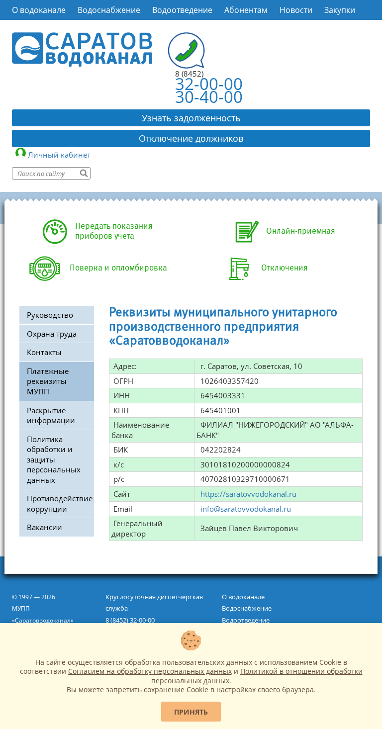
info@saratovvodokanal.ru (245, 509)
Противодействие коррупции (60, 503)
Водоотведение (182, 9)
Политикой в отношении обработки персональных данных (257, 675)
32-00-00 (209, 84)
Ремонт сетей (223, 30)
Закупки (339, 9)
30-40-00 (209, 97)
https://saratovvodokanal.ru (248, 494)
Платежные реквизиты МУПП (48, 381)
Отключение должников (191, 138)
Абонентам (246, 9)
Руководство (50, 315)
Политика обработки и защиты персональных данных (54, 459)
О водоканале (39, 9)
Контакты (44, 352)
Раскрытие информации (51, 415)
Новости (296, 9)
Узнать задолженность (191, 118)
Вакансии (44, 527)
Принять (191, 712)
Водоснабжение (109, 9)
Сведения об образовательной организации (99, 30)
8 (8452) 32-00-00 (130, 620)
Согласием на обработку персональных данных (150, 671)
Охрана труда (52, 334)
